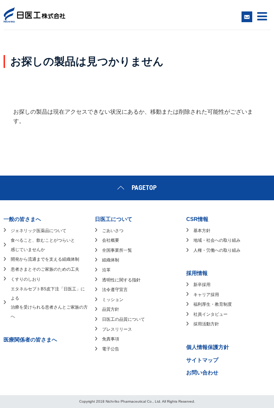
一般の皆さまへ (22, 219)
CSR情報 (197, 219)
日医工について (113, 219)
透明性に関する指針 (121, 279)
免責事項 (110, 338)
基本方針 (201, 230)
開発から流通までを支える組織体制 (45, 259)
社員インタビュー (210, 314)
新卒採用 (201, 284)
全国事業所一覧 (117, 250)
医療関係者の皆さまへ (30, 339)
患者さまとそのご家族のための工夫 (45, 269)
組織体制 (110, 259)
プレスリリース (117, 329)
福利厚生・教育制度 (212, 304)
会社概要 (110, 240)
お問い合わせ (202, 372)
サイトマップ (202, 360)
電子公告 (110, 349)
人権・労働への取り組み (216, 250)
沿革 (106, 269)
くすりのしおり (26, 279)
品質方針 (110, 309)
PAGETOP (144, 187)
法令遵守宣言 (115, 289)
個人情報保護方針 (207, 347)
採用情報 (197, 273)
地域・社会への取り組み (216, 240)
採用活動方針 (206, 323)
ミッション (112, 299)
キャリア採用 (206, 294)
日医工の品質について (123, 319)
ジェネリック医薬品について (38, 230)
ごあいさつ (112, 230)
